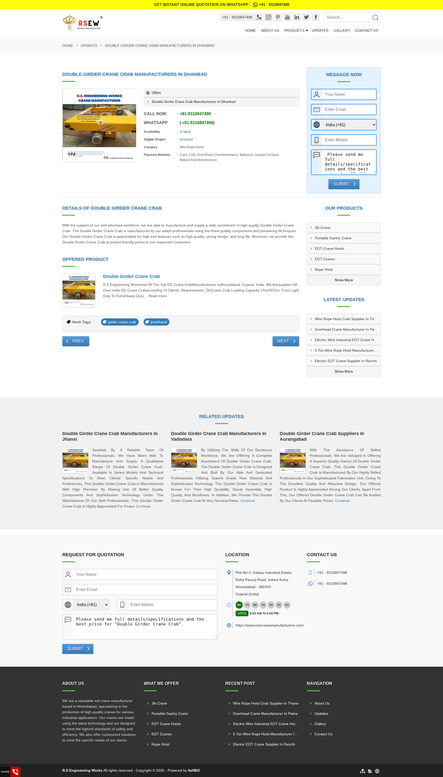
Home (250, 30)
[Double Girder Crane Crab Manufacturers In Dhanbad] (99, 125)
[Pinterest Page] (278, 17)
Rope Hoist (324, 269)
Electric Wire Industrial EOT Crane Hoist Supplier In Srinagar (347, 340)
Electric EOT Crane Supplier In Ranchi (346, 361)
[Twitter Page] (306, 17)
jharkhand (159, 322)
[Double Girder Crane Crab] (79, 291)
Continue (143, 506)
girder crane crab (122, 322)
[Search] (375, 17)
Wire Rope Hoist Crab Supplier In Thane (347, 319)
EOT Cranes (325, 259)
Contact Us (366, 30)
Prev (78, 341)
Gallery (342, 30)
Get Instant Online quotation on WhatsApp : (221, 4)
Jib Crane (322, 227)
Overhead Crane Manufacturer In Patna (347, 329)
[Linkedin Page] (297, 17)
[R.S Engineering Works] (136, 23)
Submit (341, 184)
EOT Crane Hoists (329, 248)
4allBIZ (194, 770)
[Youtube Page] (287, 17)
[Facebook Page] (316, 17)
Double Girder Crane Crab (131, 276)
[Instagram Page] (268, 17)
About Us (270, 30)
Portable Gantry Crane (333, 238)
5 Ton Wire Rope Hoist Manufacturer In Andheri (347, 350)
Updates (320, 30)
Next (283, 341)
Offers (156, 93)
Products (294, 30)
